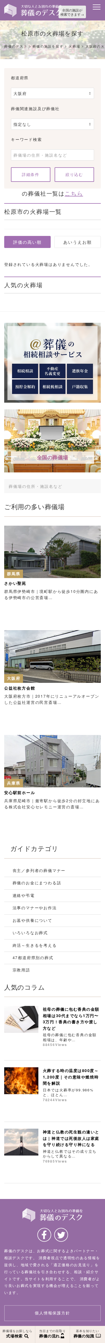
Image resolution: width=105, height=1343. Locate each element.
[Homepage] (33, 6)
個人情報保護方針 (52, 1313)
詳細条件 (30, 174)
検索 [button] (90, 486)
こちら (74, 193)
